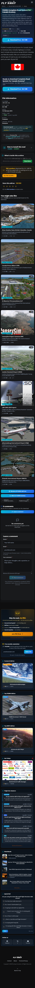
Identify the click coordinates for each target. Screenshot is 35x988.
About (15, 961)
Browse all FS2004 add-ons (18, 491)
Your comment (7, 557)
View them (27, 161)
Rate (18, 29)
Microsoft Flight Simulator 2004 (15, 6)
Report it (10, 138)
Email (5, 546)
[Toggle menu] (32, 2)
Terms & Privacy (23, 961)
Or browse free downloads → (18, 637)
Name (5, 539)
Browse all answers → (17, 845)
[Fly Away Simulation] (15, 2)
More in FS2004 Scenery (18, 495)
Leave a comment (18, 511)
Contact (9, 961)
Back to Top (17, 970)
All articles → (17, 888)
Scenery (25, 6)
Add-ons (3, 6)
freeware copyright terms (13, 136)
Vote (5, 931)
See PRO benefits (9, 175)
